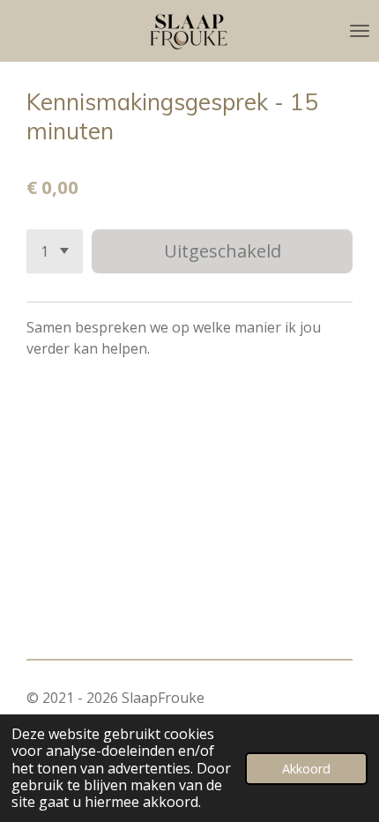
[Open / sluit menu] (359, 31)
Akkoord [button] (306, 768)
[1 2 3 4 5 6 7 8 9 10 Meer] (54, 251)
